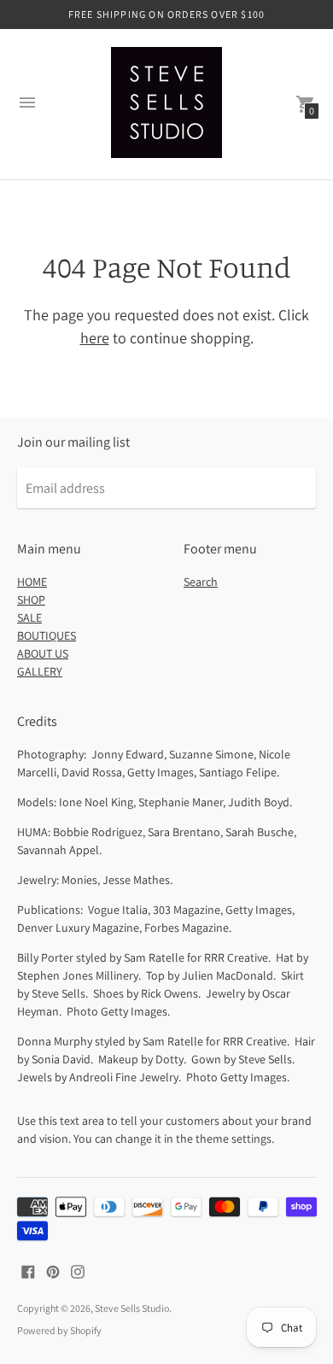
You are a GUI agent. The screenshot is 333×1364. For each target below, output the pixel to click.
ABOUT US (42, 653)
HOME (32, 581)
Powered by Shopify (59, 1330)
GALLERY (39, 671)
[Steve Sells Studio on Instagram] (78, 1270)
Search (201, 581)
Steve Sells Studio (132, 1308)
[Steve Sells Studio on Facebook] (28, 1270)
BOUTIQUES (46, 635)
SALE (29, 617)
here (94, 338)
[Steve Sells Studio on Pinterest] (53, 1270)
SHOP (31, 599)
